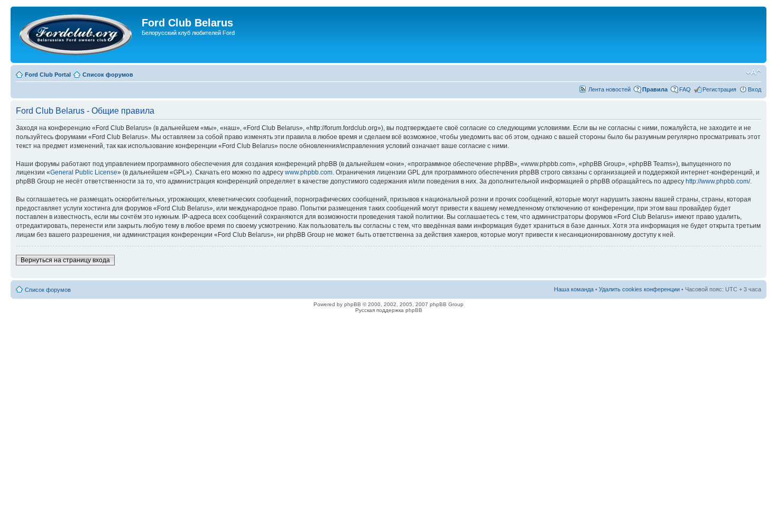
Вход (754, 89)
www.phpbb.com (308, 172)
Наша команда (574, 289)
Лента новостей (609, 89)
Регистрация (719, 89)
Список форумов (107, 74)
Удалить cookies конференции (639, 289)
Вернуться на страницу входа (65, 260)
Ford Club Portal (48, 74)
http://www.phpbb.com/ (718, 181)
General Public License (83, 172)
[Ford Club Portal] (77, 34)
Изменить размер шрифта (753, 72)
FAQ (685, 89)
